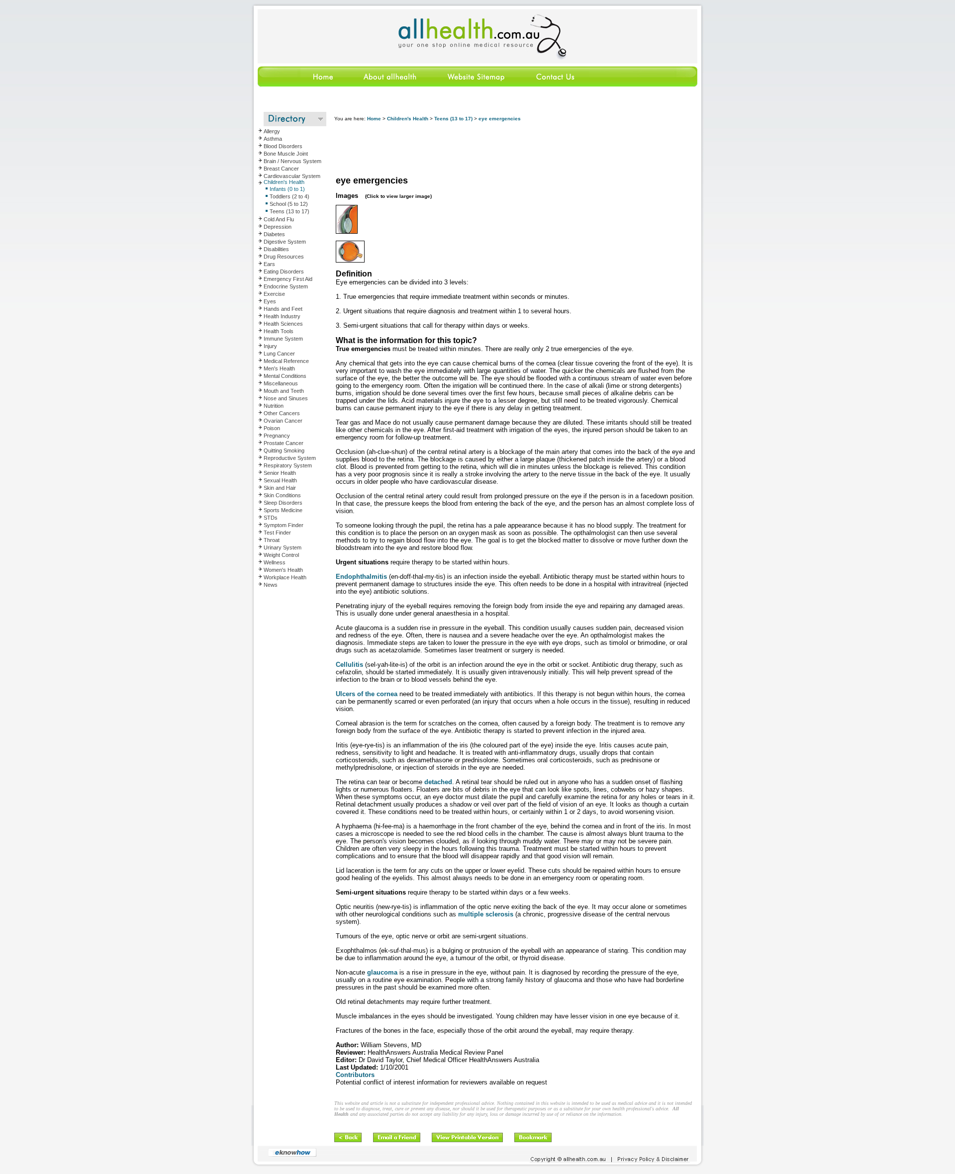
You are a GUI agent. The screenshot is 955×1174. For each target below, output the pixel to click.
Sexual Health (280, 480)
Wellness (275, 562)
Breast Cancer (281, 169)
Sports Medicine (283, 510)
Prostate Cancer (283, 443)
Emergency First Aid (288, 279)
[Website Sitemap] (475, 85)
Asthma (273, 139)
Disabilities (276, 249)
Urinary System (282, 547)
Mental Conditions (285, 376)
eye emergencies (499, 118)
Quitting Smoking (284, 450)
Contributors (355, 1075)
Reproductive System (290, 458)
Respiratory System (288, 465)
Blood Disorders (283, 146)
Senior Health (280, 473)
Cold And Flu (279, 219)
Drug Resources (284, 257)
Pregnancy (277, 436)
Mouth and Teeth (284, 391)
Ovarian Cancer (283, 421)
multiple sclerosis (486, 914)
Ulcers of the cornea (366, 694)
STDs (271, 518)
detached (438, 782)
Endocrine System (286, 286)
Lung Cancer (279, 354)
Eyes (270, 301)
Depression (277, 227)
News (271, 585)
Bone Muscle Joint (286, 154)
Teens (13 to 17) (453, 118)
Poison (272, 428)
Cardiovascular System (292, 176)
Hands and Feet (283, 309)
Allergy (272, 131)
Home (374, 118)
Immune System (283, 339)
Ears (269, 264)
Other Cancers (282, 413)
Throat (272, 540)
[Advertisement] (515, 149)
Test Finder (277, 533)
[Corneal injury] (347, 231)
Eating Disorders (284, 271)
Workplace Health (285, 577)
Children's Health (284, 182)
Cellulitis (349, 664)
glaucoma (382, 972)
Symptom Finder (283, 525)
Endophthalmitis (361, 576)
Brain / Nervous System (292, 161)
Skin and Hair (280, 488)
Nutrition (274, 406)
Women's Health (283, 570)
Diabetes (274, 234)
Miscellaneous (281, 383)
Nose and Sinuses (286, 398)
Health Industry (282, 316)
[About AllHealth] (390, 85)
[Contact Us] (554, 85)
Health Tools (278, 331)
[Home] (300, 85)
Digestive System (285, 242)
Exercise (274, 294)
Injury (270, 346)
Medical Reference (286, 361)
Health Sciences (283, 324)
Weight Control (281, 555)
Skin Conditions (282, 495)
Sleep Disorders (283, 503)
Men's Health (279, 368)
